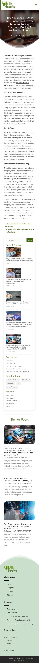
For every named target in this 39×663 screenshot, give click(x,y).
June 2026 (9, 395)
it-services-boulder (13, 380)
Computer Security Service (15, 366)
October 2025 (10, 401)
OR (18, 383)
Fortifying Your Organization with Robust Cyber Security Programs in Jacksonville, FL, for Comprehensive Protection (19, 324)
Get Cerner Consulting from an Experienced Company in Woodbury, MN (17, 526)
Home (9, 584)
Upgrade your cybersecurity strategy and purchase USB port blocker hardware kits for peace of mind (18, 347)
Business (9, 361)
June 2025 (9, 406)
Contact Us (11, 591)
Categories (11, 588)
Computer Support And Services (16, 371)
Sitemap (10, 595)
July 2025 (9, 403)
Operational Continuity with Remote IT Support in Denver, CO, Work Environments (18, 281)
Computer (9, 363)
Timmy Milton (10, 36)
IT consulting (26, 380)
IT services (10, 383)
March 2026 (10, 398)
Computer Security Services (15, 369)
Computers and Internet (22, 457)
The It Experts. (25, 658)
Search (30, 240)
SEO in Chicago (12, 387)
